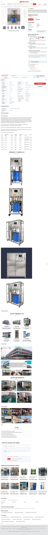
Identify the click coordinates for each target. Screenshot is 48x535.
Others (2, 503)
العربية (34, 528)
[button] (29, 77)
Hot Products (4, 526)
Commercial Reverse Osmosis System (30, 512)
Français (17, 528)
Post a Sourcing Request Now (12, 460)
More (2, 523)
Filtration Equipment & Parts (17, 6)
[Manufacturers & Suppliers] (24, 2)
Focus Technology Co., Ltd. (17, 531)
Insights (26, 527)
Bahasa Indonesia (27, 529)
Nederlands (31, 528)
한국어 (37, 528)
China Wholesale (23, 526)
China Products (8, 526)
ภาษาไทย (45, 528)
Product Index (43, 526)
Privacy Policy (38, 531)
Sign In (29, 71)
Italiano (25, 528)
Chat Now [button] (38, 19)
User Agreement (29, 531)
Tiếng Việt (22, 529)
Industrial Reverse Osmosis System (33, 6)
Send (9, 458)
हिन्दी (42, 528)
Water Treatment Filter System (6, 519)
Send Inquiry (31, 19)
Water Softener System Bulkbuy (20, 521)
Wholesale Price (28, 526)
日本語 (39, 528)
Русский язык (21, 528)
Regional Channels (38, 526)
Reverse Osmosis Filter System (18, 512)
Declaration (33, 531)
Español (10, 528)
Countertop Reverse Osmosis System (7, 512)
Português (13, 528)
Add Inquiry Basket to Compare (14, 30)
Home (1, 6)
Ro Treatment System (27, 519)
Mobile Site (22, 527)
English (7, 528)
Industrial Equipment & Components (8, 6)
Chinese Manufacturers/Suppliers (15, 526)
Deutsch (28, 528)
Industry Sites (33, 526)
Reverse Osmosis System (25, 6)
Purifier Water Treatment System (17, 519)
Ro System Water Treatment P (36, 519)
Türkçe (19, 529)
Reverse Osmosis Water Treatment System (8, 521)
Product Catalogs (14, 500)
